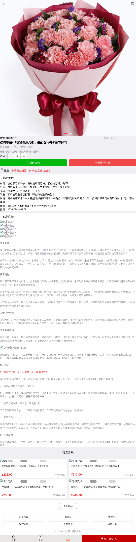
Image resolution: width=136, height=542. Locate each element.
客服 (68, 540)
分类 (41, 540)
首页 (14, 540)
